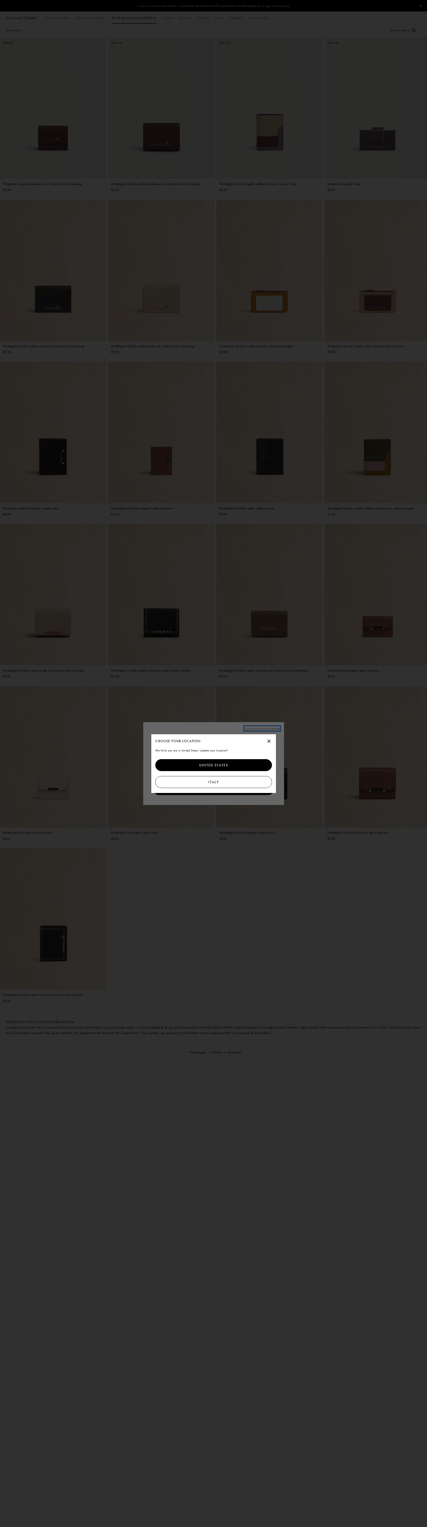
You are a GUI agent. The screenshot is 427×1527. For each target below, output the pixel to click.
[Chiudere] (269, 741)
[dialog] (213, 763)
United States (213, 765)
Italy (213, 782)
